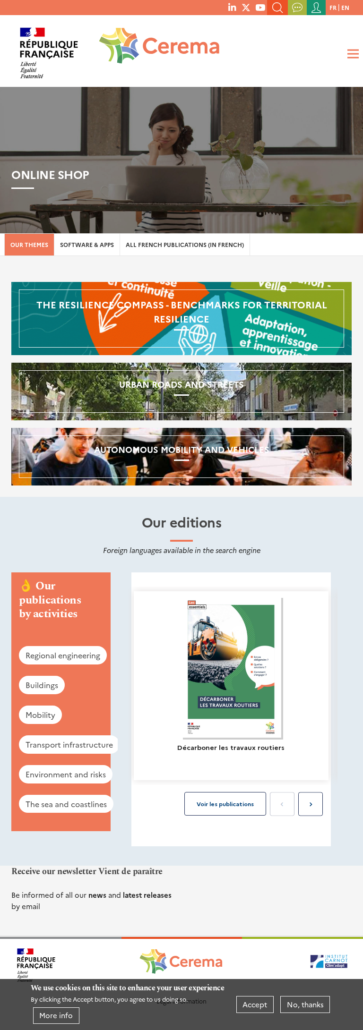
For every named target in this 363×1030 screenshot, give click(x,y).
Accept (254, 1004)
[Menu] (351, 54)
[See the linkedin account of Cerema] (232, 7)
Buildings (42, 685)
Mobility (40, 714)
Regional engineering (63, 655)
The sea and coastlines (66, 804)
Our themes (29, 244)
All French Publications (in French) (185, 244)
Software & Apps (87, 244)
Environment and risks (66, 774)
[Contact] (297, 7)
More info (56, 1015)
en (345, 7)
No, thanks (305, 1004)
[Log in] (316, 7)
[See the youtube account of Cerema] (260, 7)
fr (333, 7)
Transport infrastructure (69, 744)
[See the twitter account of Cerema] (246, 7)
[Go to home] (153, 49)
